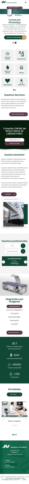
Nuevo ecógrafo (14, 421)
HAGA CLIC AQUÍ (14, 143)
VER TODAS (13, 394)
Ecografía (14, 324)
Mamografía (14, 320)
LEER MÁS (8, 194)
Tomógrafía (14, 313)
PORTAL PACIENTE (14, 8)
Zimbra (24, 479)
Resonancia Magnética (14, 310)
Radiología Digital (15, 317)
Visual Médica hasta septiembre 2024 (15, 478)
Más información (13, 332)
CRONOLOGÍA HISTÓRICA (11, 199)
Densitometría (14, 306)
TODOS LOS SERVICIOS (17, 114)
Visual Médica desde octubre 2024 (11, 479)
